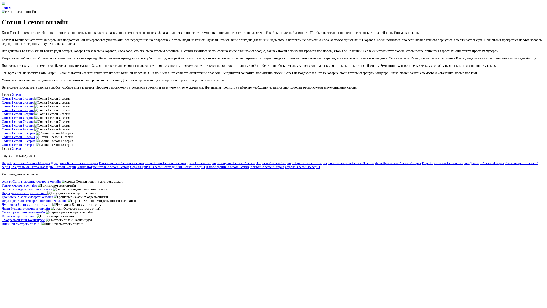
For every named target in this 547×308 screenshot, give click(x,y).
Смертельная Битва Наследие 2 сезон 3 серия (43, 167)
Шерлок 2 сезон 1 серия (309, 163)
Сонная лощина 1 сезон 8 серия (351, 163)
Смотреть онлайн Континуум (23, 220)
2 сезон (17, 94)
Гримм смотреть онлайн (19, 185)
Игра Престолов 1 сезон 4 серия (445, 163)
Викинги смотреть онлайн (21, 224)
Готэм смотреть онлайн (19, 216)
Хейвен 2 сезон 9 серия (267, 167)
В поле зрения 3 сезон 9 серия (227, 167)
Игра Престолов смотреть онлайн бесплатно (34, 201)
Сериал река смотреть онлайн (23, 212)
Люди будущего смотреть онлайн (26, 208)
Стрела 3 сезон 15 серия (302, 167)
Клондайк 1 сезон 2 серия (236, 163)
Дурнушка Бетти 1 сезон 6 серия (74, 163)
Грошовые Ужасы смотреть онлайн (27, 197)
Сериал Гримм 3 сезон (146, 167)
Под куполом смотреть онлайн (24, 193)
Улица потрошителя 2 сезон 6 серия (103, 167)
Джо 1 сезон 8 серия (201, 163)
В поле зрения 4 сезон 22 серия (121, 163)
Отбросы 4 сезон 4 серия (273, 163)
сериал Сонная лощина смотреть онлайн (31, 181)
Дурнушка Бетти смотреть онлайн (26, 204)
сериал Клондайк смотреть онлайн (27, 189)
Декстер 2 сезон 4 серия (486, 163)
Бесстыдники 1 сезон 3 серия (184, 167)
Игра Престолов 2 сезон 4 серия (398, 163)
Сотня (6, 8)
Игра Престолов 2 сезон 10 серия (26, 163)
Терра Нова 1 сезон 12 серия (165, 163)
